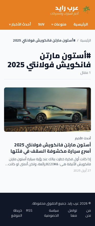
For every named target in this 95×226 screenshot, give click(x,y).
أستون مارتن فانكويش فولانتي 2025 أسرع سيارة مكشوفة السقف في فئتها (50, 148)
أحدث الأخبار (20, 24)
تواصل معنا (72, 213)
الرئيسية (80, 24)
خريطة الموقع (16, 213)
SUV (41, 24)
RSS (29, 211)
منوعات (58, 24)
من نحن (88, 213)
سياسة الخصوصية (51, 213)
